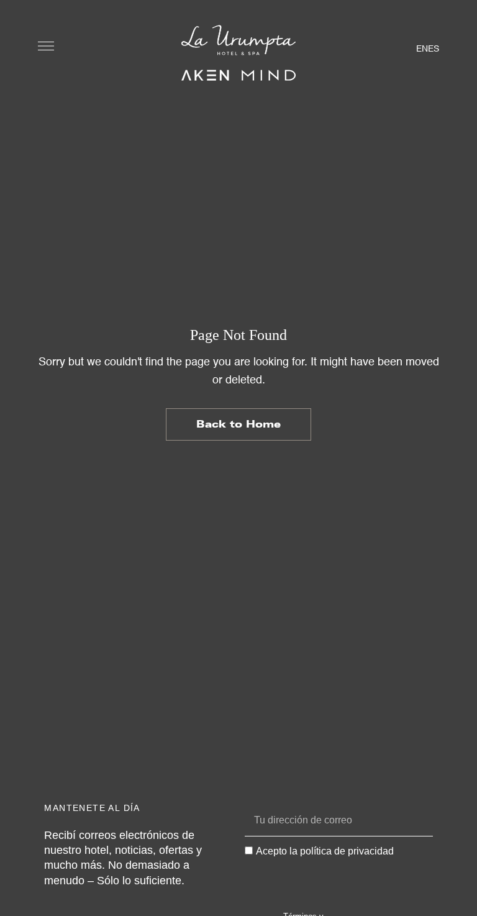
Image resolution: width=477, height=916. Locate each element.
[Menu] (46, 46)
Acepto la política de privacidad (325, 851)
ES (433, 49)
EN (422, 49)
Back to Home (238, 424)
